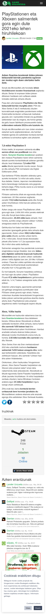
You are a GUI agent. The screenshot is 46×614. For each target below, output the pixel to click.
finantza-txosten (13, 318)
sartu (14, 419)
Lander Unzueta (12, 38)
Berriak (39, 38)
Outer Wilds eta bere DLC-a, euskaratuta (20, 551)
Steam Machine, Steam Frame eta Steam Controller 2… (25, 497)
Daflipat (10, 501)
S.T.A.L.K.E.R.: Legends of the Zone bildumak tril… (23, 526)
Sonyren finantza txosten (20, 154)
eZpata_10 (12, 542)
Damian (10, 518)
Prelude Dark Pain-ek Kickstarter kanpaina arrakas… (24, 539)
